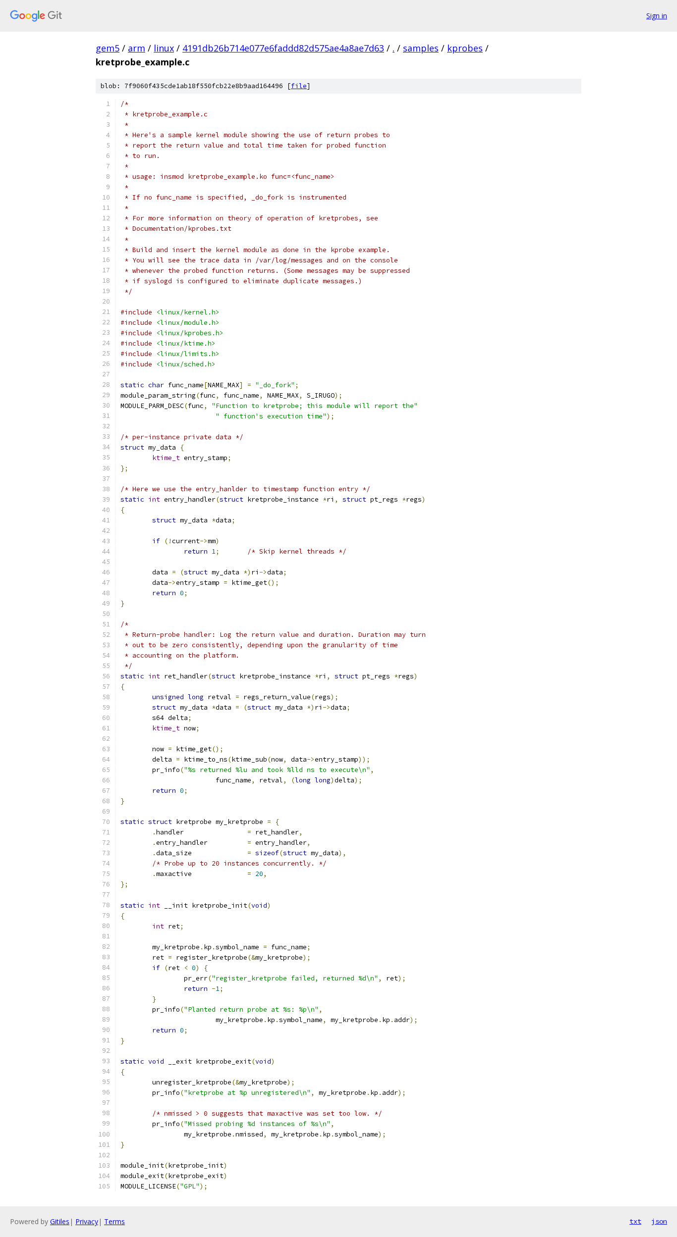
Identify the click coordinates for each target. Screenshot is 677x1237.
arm (136, 48)
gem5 (107, 48)
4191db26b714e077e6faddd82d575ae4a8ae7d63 (283, 48)
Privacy (86, 1221)
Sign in (656, 15)
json (659, 1221)
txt (635, 1221)
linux (164, 48)
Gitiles (59, 1221)
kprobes (465, 48)
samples (421, 48)
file (299, 86)
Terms (114, 1221)
